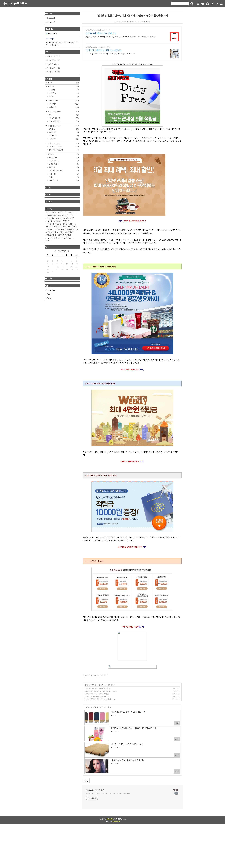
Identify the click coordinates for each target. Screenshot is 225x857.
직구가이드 (63, 93)
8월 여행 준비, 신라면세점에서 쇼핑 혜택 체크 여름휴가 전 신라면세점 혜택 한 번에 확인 (120, 37)
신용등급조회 (63, 212)
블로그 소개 (51, 18)
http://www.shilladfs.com (95, 30)
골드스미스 (63, 104)
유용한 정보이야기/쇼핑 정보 (125, 21)
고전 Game (69, 238)
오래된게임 (50, 224)
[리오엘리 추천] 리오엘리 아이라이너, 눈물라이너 (99, 699)
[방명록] (207, 4)
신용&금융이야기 (63, 118)
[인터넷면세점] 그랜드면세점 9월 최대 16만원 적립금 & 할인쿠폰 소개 (132, 15)
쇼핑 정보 (100, 685)
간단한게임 (50, 229)
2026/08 (62, 251)
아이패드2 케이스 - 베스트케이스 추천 (96, 694)
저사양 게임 (51, 218)
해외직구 (63, 86)
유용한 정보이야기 (90, 685)
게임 (65, 226)
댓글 (86, 781)
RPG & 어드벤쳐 (63, 164)
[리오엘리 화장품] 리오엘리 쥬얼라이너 (96, 696)
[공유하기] (92, 675)
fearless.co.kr (63, 101)
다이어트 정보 (63, 136)
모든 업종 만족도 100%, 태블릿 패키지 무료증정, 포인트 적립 (110, 54)
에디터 (63, 177)
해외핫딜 (63, 90)
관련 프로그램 (63, 180)
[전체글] (202, 4)
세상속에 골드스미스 (14, 3)
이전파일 (63, 154)
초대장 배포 (63, 107)
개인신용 (58, 226)
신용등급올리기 (73, 229)
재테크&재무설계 (63, 121)
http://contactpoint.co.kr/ (95, 47)
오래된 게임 (61, 218)
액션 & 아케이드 (63, 161)
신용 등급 (73, 212)
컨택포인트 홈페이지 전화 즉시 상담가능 (104, 50)
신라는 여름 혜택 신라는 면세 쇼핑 (101, 33)
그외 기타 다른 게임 (63, 170)
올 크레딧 (70, 218)
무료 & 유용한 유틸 (63, 146)
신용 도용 (72, 224)
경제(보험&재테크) (63, 111)
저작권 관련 (51, 22)
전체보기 (62, 83)
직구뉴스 (63, 96)
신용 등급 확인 (52, 215)
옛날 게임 (50, 226)
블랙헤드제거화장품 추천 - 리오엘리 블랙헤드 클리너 (100, 691)
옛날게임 (67, 221)
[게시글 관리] (95, 675)
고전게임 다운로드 (64, 235)
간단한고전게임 (61, 224)
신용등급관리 (51, 232)
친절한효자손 (116, 821)
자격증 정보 (63, 132)
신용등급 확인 (51, 212)
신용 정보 (58, 221)
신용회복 (61, 232)
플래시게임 (63, 174)
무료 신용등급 (51, 235)
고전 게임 (50, 238)
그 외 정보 (63, 139)
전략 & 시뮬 (63, 167)
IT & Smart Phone (63, 143)
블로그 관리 (63, 157)
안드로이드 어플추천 (63, 150)
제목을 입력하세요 (53, 56)
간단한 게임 (70, 232)
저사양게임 (73, 226)
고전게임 (50, 221)
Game (49, 241)
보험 (63, 115)
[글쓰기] (212, 4)
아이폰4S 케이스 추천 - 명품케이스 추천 (96, 688)
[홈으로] (198, 4)
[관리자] (216, 4)
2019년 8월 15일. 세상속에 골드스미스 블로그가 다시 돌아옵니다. (108, 793)
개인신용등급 (61, 229)
